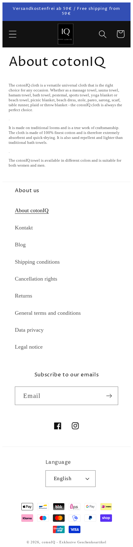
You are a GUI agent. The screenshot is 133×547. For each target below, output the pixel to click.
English (63, 478)
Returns (23, 296)
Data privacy (29, 330)
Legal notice (29, 347)
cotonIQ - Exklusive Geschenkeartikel (74, 542)
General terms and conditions (48, 313)
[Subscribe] (109, 396)
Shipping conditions (37, 262)
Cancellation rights (36, 279)
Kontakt (24, 228)
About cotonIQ (32, 210)
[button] (12, 34)
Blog (20, 244)
